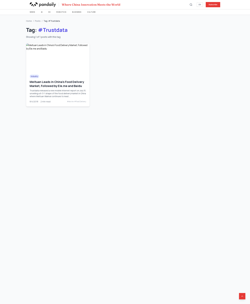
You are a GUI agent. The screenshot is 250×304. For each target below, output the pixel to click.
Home (29, 21)
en (200, 4)
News (32, 12)
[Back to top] (242, 296)
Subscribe (213, 4)
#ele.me (70, 101)
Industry (34, 76)
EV (49, 12)
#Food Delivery (80, 101)
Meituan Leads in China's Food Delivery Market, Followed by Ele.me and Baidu (57, 84)
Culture (91, 12)
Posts (38, 21)
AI (42, 12)
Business (76, 12)
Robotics (61, 12)
